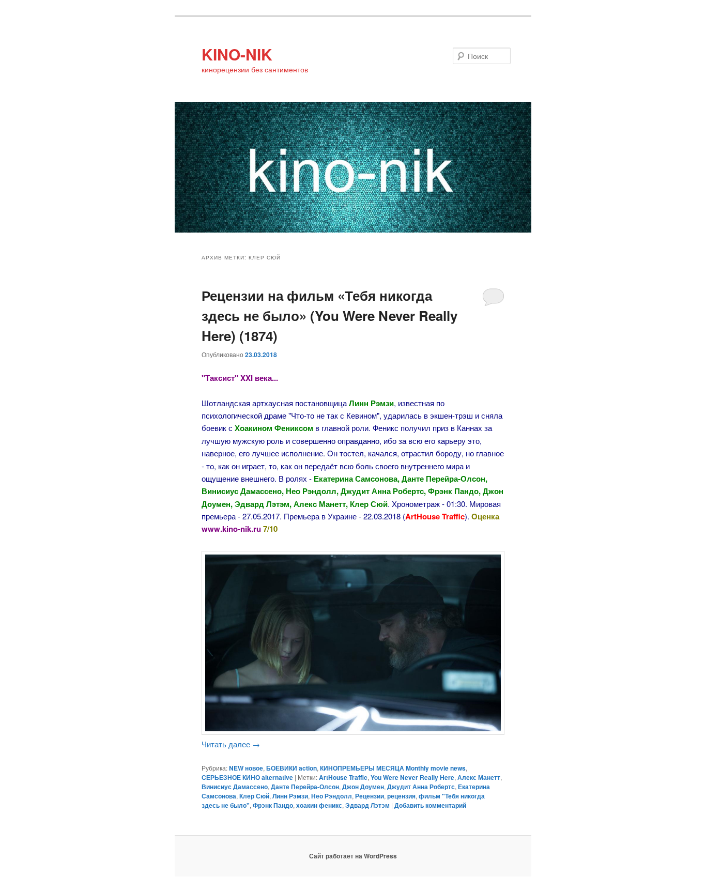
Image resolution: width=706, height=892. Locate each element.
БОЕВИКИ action (291, 768)
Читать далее (231, 744)
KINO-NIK (237, 54)
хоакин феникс (319, 805)
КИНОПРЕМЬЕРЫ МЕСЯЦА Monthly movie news (393, 768)
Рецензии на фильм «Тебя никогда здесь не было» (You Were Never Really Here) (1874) (329, 315)
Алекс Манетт (478, 777)
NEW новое (246, 768)
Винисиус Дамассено (235, 786)
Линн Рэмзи (290, 796)
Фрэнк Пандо (273, 805)
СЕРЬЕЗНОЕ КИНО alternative (247, 777)
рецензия (401, 796)
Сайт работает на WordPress (353, 855)
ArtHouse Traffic (343, 777)
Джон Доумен (363, 786)
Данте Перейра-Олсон (305, 786)
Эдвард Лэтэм (367, 805)
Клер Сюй (254, 796)
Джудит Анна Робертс (421, 786)
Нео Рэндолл (331, 796)
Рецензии (369, 796)
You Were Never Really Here (412, 777)
